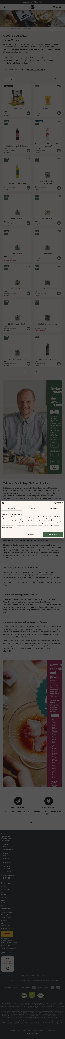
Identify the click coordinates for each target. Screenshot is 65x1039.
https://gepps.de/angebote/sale (42, 1003)
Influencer (3, 895)
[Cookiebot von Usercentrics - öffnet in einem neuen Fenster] (55, 503)
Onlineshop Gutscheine (7, 915)
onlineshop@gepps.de (8, 849)
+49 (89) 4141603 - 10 (8, 855)
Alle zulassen (53, 534)
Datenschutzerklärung (38, 1030)
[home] (7, 28)
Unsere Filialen (5, 889)
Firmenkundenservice (15, 28)
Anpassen (31, 534)
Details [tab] (32, 508)
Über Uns (3, 886)
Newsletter (4, 920)
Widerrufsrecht (26, 1030)
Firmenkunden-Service (7, 912)
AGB (19, 1030)
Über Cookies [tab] (54, 508)
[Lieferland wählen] (54, 7)
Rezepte (3, 903)
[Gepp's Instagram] (6, 878)
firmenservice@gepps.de (36, 69)
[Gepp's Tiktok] (3, 878)
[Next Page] (40, 371)
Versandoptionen (5, 926)
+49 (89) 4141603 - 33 (8, 846)
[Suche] (5, 7)
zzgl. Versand (7, 113)
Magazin (3, 905)
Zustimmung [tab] (11, 508)
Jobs (2, 892)
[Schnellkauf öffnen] (28, 113)
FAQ (2, 923)
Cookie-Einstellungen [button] (50, 1030)
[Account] (57, 7)
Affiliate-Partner (5, 897)
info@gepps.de (6, 858)
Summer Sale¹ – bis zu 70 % (33, 2)
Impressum (12, 1030)
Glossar (3, 900)
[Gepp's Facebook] (9, 878)
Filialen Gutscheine (6, 917)
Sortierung (8, 79)
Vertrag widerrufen (32, 1033)
